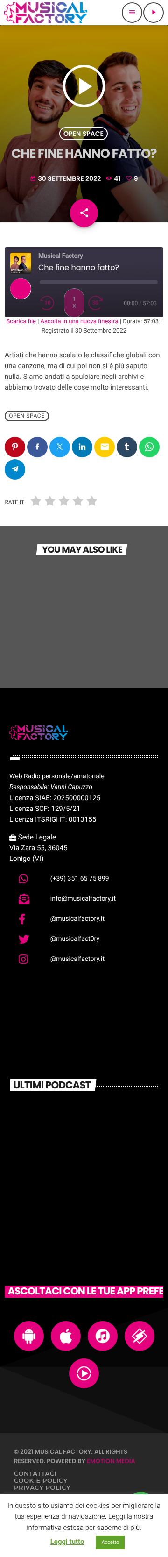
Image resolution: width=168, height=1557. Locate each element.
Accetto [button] (110, 1542)
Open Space (83, 133)
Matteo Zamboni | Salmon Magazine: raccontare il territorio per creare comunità (99, 1118)
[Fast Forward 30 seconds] (98, 303)
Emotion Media (111, 1461)
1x (74, 302)
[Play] (20, 288)
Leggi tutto (67, 1541)
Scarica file (21, 321)
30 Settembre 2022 (66, 178)
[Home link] (45, 12)
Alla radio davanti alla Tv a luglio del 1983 (100, 1155)
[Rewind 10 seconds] (50, 303)
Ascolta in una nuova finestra (80, 321)
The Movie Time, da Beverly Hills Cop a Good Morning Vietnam (101, 1195)
